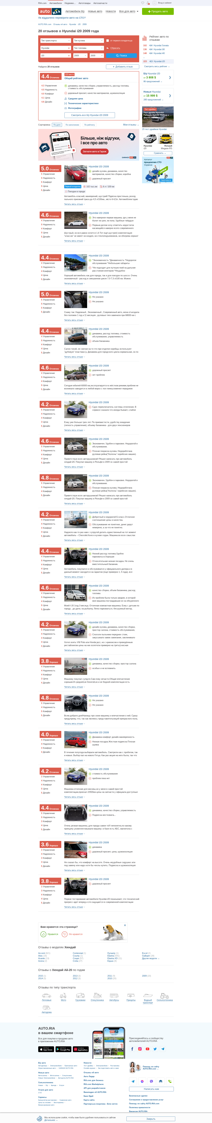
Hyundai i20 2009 (99, 166)
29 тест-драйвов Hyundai (154, 129)
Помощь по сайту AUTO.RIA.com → (151, 1068)
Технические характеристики (83, 103)
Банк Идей (88, 1096)
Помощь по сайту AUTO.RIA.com (144, 1103)
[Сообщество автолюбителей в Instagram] (140, 1049)
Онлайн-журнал (89, 1068)
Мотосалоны (54, 1075)
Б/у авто (42, 1063)
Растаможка (114, 1066)
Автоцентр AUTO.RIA (66, 1078)
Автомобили (55, 3)
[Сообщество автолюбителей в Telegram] (163, 1049)
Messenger (142, 1081)
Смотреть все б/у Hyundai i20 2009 (89, 115)
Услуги (61, 1085)
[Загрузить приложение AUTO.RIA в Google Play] (63, 1049)
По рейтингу (89, 125)
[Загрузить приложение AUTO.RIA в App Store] (46, 1049)
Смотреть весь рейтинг (157, 66)
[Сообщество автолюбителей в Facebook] (132, 1049)
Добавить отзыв (124, 66)
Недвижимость (71, 3)
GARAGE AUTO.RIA (66, 1068)
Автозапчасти (100, 3)
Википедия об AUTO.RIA (95, 1092)
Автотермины (59, 1102)
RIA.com (42, 3)
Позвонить (170, 1081)
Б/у (47, 1085)
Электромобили (56, 1066)
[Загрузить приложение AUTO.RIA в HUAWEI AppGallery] (81, 1049)
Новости (111, 11)
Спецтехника (67, 1075)
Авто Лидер (89, 1076)
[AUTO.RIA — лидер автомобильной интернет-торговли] (49, 11)
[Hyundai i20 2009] (75, 173)
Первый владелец (73, 186)
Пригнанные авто (70, 1066)
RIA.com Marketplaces (94, 1084)
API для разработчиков (94, 1088)
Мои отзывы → (131, 124)
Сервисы (42, 1097)
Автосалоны (42, 1075)
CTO (40, 1093)
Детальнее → (51, 1120)
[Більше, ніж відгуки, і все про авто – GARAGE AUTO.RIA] (88, 144)
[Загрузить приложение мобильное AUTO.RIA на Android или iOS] (108, 1043)
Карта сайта (89, 1100)
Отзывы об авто (91, 1072)
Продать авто (159, 11)
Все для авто (127, 11)
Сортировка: (44, 124)
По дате (57, 125)
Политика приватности (139, 1107)
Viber (151, 1081)
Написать (161, 1081)
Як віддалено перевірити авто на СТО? (62, 17)
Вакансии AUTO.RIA (138, 1111)
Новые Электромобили (46, 1078)
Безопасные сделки (138, 1096)
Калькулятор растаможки (47, 1100)
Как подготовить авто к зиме (108, 1068)
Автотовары (85, 3)
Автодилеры (42, 1066)
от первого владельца (121, 40)
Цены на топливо (44, 1102)
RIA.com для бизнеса (93, 1080)
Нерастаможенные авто (47, 1068)
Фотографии (74, 108)
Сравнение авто (65, 1100)
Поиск (123, 55)
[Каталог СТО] (158, 170)
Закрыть (150, 1119)
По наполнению (72, 125)
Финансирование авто (46, 1105)
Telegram (133, 1081)
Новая (40, 1085)
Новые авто (95, 11)
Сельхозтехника (45, 1082)
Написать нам (151, 1089)
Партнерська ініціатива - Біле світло (101, 1104)
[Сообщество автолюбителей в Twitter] (155, 1049)
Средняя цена (75, 98)
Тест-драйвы (88, 1066)
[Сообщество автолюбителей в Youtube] (147, 1049)
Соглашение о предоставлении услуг (146, 1100)
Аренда (53, 1085)
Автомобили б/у (75, 11)
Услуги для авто (45, 1090)
